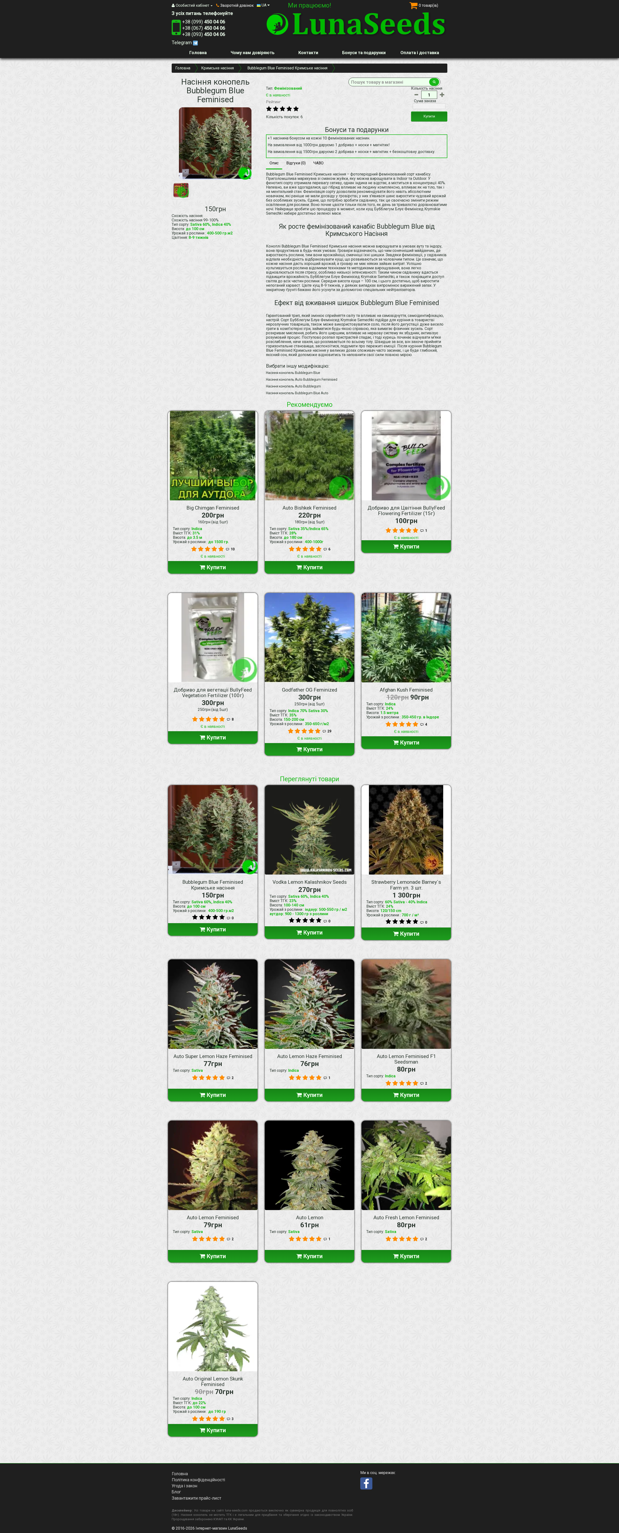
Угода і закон (184, 1485)
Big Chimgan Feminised (212, 508)
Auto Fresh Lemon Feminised (406, 1217)
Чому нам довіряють (252, 52)
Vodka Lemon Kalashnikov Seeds (310, 882)
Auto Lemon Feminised (213, 1217)
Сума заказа (425, 101)
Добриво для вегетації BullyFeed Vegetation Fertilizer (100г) (213, 692)
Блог (176, 1491)
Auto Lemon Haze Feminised (309, 1056)
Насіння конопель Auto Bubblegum (293, 386)
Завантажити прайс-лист (196, 1498)
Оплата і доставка (419, 52)
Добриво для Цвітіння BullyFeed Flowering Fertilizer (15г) (406, 510)
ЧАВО (318, 163)
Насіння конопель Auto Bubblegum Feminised (301, 379)
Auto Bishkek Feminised (309, 508)
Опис (274, 163)
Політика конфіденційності (198, 1479)
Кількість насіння (426, 88)
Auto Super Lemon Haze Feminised (212, 1056)
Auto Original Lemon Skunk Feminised (213, 1381)
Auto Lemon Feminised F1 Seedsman (406, 1059)
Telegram (182, 42)
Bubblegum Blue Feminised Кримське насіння (212, 885)
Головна (198, 52)
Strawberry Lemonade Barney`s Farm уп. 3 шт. (406, 885)
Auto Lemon (309, 1217)
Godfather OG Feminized (309, 690)
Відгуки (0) (296, 163)
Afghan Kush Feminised (406, 690)
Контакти (308, 52)
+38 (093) (203, 34)
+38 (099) (203, 22)
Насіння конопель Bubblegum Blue (293, 373)
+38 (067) (203, 28)
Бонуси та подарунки (364, 52)
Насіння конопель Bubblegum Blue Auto (297, 393)
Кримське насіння (217, 68)
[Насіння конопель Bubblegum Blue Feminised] (215, 143)
